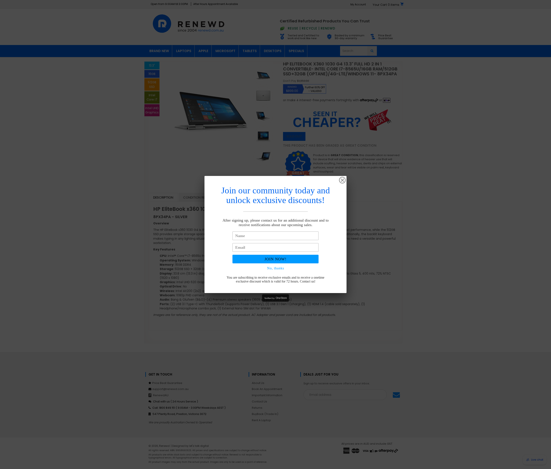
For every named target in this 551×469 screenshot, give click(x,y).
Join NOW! (275, 259)
